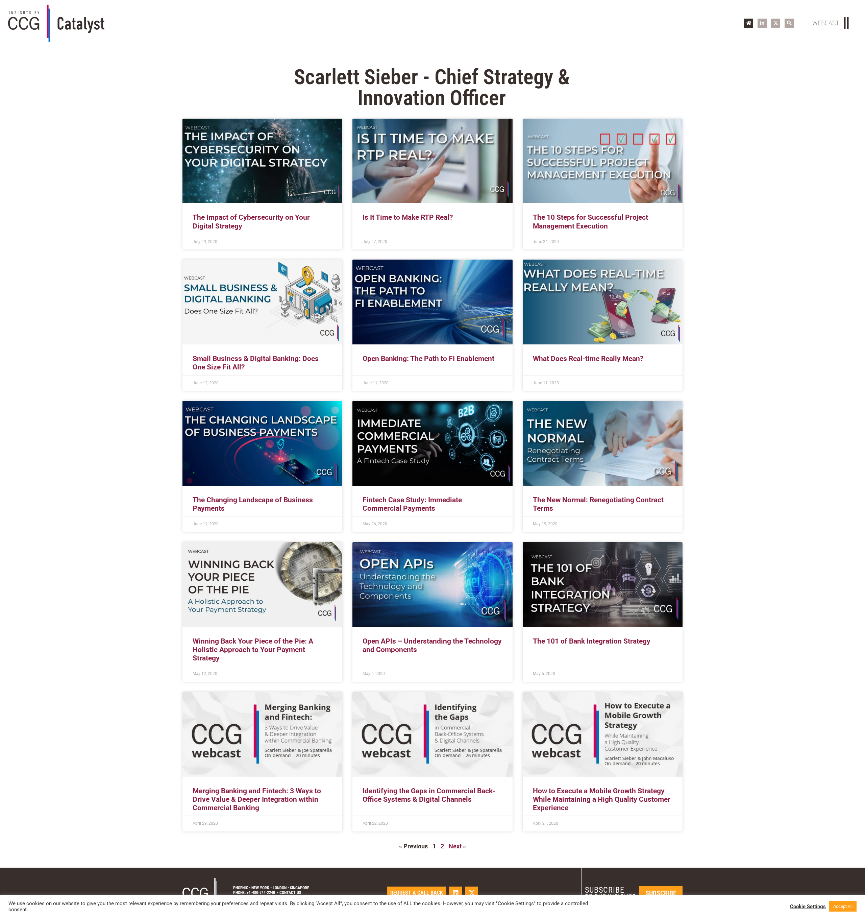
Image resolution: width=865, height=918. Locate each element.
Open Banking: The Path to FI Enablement (428, 359)
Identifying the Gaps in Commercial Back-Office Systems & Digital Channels (429, 795)
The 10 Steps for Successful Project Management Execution (590, 221)
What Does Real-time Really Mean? (588, 359)
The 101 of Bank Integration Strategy (591, 641)
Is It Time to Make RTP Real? (408, 217)
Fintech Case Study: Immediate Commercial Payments (412, 504)
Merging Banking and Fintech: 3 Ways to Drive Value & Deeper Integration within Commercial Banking (257, 799)
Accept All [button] (842, 906)
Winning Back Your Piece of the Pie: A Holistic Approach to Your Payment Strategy (253, 649)
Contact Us (290, 892)
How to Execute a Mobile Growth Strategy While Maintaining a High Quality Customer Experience (601, 799)
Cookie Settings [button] (808, 906)
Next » (457, 846)
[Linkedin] (455, 893)
